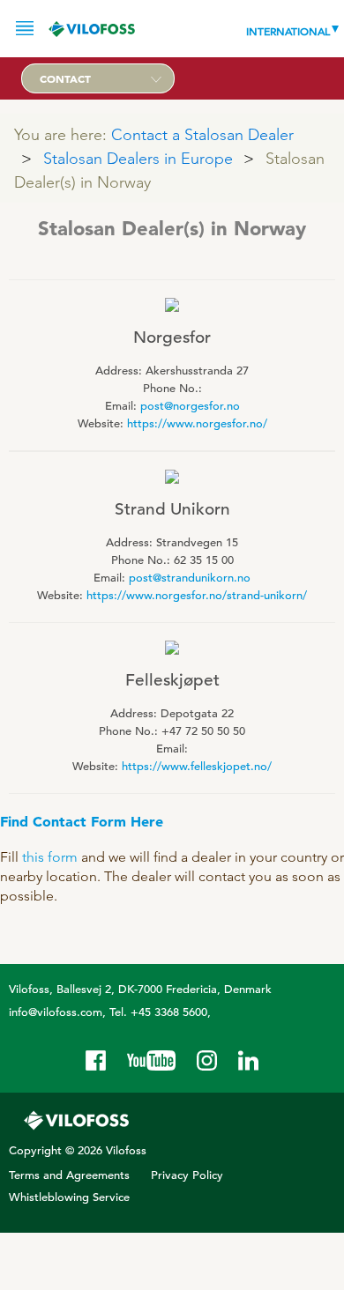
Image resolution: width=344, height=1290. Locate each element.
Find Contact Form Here (81, 821)
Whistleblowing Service (69, 1197)
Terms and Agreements (69, 1175)
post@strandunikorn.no (190, 577)
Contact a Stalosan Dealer (202, 134)
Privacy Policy (187, 1175)
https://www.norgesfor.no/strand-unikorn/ (196, 595)
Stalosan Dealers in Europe (138, 158)
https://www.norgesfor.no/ (197, 423)
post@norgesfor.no (190, 405)
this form (50, 857)
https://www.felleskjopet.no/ (197, 766)
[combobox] (98, 78)
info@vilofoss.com (55, 1012)
